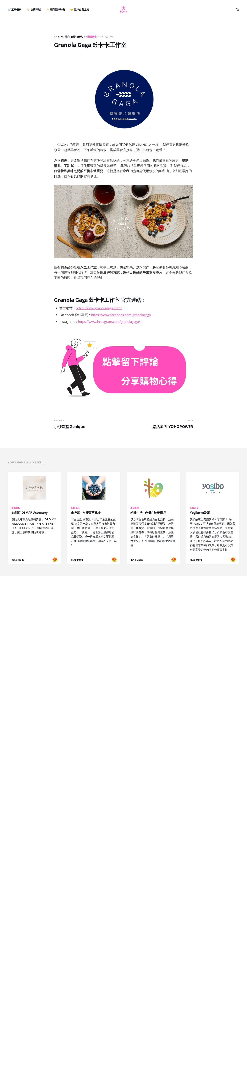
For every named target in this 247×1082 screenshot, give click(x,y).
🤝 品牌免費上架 (79, 9)
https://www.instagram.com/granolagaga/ (109, 321)
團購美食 (92, 36)
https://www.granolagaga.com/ (99, 308)
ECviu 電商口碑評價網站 (71, 36)
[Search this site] (237, 10)
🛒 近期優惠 (14, 9)
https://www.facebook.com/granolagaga (121, 315)
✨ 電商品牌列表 (55, 9)
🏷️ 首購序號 (34, 9)
